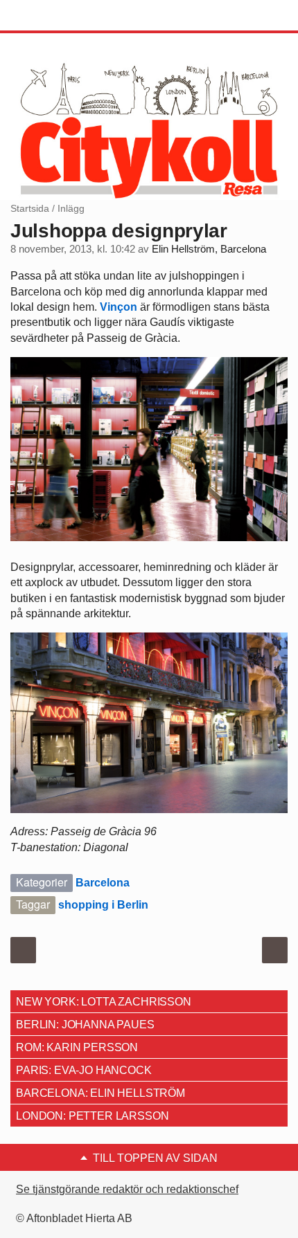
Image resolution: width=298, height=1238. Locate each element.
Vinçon (118, 307)
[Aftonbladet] (62, 16)
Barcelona (103, 883)
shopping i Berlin (103, 905)
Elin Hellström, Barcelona (209, 249)
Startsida (29, 208)
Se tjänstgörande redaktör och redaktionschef (127, 1189)
